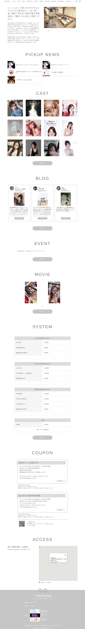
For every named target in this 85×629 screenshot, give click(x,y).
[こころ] (33, 128)
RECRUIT (53, 1)
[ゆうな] (69, 128)
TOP (14, 1)
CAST (18, 1)
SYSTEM (47, 1)
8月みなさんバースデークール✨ (35, 251)
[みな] (33, 108)
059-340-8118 (44, 595)
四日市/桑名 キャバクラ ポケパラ (32, 625)
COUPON (60, 1)
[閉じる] (65, 552)
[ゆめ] (51, 148)
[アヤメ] (69, 108)
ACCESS (68, 1)
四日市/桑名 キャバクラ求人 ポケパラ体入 (51, 625)
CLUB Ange (7, 1)
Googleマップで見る (45, 582)
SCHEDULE (29, 1)
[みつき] (51, 128)
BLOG (23, 1)
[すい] (33, 148)
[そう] (15, 108)
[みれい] (51, 108)
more (42, 163)
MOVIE (41, 1)
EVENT (36, 1)
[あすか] (15, 148)
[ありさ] (15, 128)
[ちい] (69, 148)
